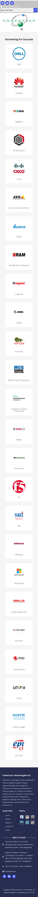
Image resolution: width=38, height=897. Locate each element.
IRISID (19, 439)
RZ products (19, 150)
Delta (19, 236)
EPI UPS (19, 755)
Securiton (19, 468)
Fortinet (19, 640)
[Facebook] (2, 3)
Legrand (19, 294)
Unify (19, 698)
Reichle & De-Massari (19, 265)
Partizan (19, 351)
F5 (19, 497)
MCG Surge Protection (19, 380)
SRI (19, 525)
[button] (21, 29)
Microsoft (19, 583)
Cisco (19, 179)
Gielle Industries (19, 612)
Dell (19, 64)
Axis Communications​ (19, 207)
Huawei (19, 93)
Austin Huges (19, 727)
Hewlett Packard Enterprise (19, 410)
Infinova (19, 554)
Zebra (19, 322)
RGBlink (19, 121)
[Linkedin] (12, 3)
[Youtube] (7, 3)
